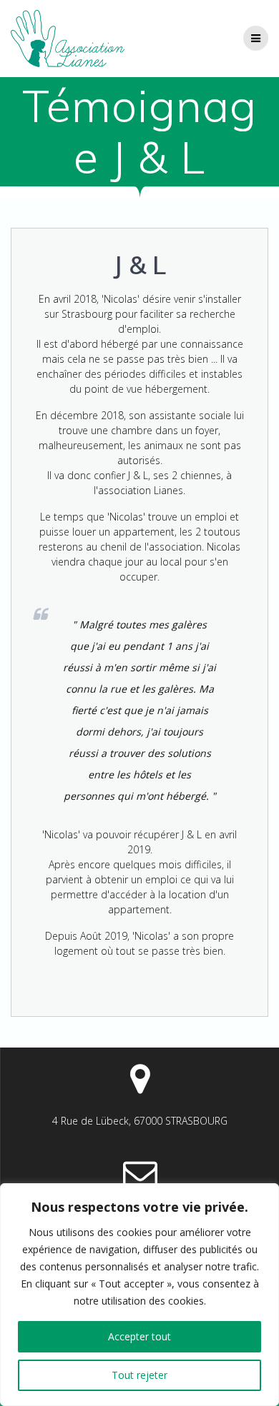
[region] (139, 1294)
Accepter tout (139, 1336)
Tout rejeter (139, 1375)
